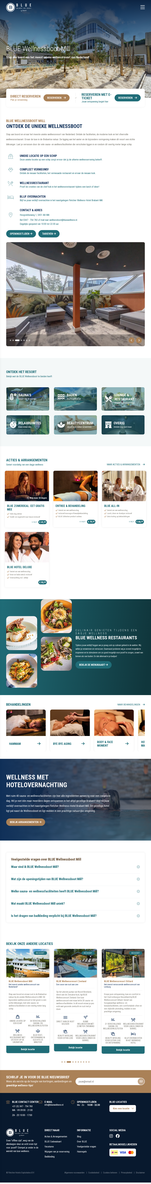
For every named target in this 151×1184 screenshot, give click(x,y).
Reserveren (54, 97)
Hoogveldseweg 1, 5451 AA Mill (34, 215)
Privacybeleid (126, 1172)
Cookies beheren (110, 1172)
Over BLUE (82, 1141)
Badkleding (50, 1156)
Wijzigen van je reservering (57, 1151)
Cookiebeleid (93, 1172)
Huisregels (82, 1151)
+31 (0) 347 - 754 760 (22, 1106)
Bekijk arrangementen (24, 822)
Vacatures (49, 1146)
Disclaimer (140, 1172)
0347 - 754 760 (30, 220)
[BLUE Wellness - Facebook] (118, 1136)
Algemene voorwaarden (74, 1172)
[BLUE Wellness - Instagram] (111, 1136)
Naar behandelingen (129, 704)
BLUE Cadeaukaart (53, 1141)
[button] (75, 867)
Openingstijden (20, 233)
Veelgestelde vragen (86, 1146)
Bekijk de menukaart (92, 664)
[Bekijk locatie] (27, 963)
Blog (79, 1136)
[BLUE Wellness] (18, 7)
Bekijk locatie (28, 1047)
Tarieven (48, 233)
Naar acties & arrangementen (124, 464)
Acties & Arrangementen (56, 1136)
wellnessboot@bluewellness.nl (63, 220)
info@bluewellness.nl (54, 1104)
